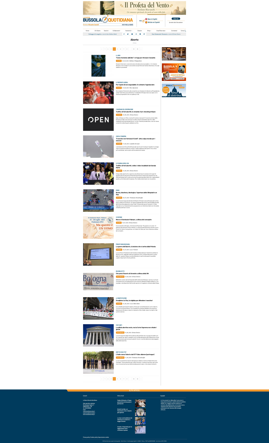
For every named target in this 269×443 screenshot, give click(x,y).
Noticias (154, 22)
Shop (148, 30)
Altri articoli (134, 390)
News (152, 19)
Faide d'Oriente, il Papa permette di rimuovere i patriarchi (124, 401)
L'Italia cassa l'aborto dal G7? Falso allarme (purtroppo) (135, 354)
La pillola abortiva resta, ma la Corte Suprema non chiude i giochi (136, 328)
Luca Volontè (134, 250)
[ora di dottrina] (174, 90)
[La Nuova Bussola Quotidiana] (108, 21)
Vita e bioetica (120, 276)
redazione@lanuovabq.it (89, 411)
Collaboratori (116, 30)
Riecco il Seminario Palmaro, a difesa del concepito (134, 220)
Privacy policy (86, 437)
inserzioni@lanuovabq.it (89, 414)
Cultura (119, 61)
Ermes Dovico (134, 115)
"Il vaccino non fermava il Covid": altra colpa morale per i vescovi (135, 140)
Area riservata (160, 30)
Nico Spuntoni (133, 88)
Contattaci (174, 30)
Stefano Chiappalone (135, 61)
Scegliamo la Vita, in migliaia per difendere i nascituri (134, 300)
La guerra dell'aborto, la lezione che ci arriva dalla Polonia (136, 246)
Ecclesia (119, 88)
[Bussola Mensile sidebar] (174, 72)
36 (137, 49)
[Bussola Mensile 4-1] (174, 54)
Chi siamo (97, 30)
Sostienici (128, 30)
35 (133, 49)
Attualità (119, 115)
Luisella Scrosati (134, 144)
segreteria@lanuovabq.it (89, 413)
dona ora (175, 19)
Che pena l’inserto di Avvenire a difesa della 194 (132, 273)
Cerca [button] (182, 30)
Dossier (140, 30)
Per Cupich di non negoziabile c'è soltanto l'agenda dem (135, 85)
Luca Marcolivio (135, 304)
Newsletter (176, 22)
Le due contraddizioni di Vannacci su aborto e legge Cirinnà (124, 419)
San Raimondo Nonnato (159, 34)
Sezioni (106, 30)
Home (87, 30)
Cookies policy (94, 437)
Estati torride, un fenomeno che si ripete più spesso (124, 410)
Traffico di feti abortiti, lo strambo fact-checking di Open (136, 112)
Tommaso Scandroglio (136, 198)
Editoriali (119, 249)
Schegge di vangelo (94, 34)
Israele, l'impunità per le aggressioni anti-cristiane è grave (124, 428)
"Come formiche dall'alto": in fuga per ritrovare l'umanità (135, 58)
